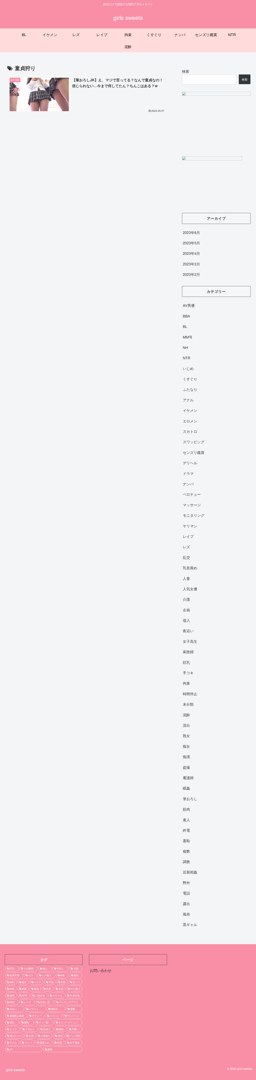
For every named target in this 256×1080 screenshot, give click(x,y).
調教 (186, 861)
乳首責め (190, 567)
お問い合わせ (100, 970)
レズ (186, 546)
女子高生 (190, 641)
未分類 (188, 704)
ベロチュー (192, 494)
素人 (186, 819)
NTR (186, 357)
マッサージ (192, 504)
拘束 (186, 683)
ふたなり (190, 389)
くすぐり (190, 378)
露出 (186, 903)
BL (185, 326)
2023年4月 (191, 253)
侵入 (186, 620)
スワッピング (193, 441)
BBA (186, 315)
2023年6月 (191, 232)
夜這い (188, 630)
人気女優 (190, 588)
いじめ (188, 368)
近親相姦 (190, 871)
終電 (186, 830)
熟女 (186, 735)
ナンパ (188, 483)
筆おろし (190, 798)
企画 (186, 609)
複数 (186, 850)
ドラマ (188, 473)
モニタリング (193, 515)
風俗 (186, 914)
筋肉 (186, 809)
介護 (186, 599)
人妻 (186, 578)
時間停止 (190, 693)
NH (185, 347)
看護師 (188, 777)
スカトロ (190, 431)
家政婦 (188, 651)
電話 (186, 893)
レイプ (188, 536)
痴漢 (186, 756)
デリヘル (190, 462)
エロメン (190, 420)
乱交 (186, 557)
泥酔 (186, 714)
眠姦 (186, 788)
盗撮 (186, 767)
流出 (186, 725)
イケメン (190, 410)
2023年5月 (191, 242)
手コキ (188, 672)
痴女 (186, 746)
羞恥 (186, 840)
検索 (185, 71)
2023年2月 (191, 274)
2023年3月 (191, 263)
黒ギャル (190, 924)
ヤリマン (190, 525)
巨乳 (186, 662)
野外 (186, 882)
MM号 (187, 336)
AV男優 (189, 305)
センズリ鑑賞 (193, 452)
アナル (188, 399)
